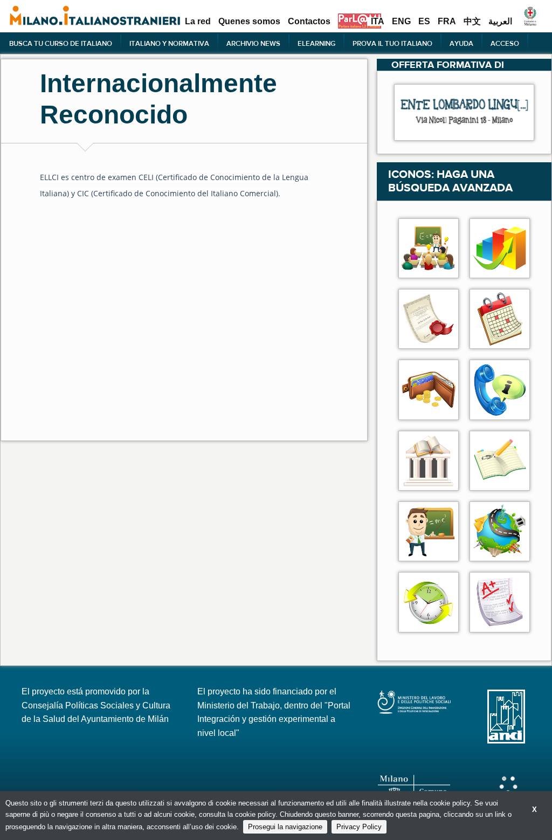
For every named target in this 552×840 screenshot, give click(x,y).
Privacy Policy (359, 827)
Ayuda (461, 43)
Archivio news (253, 43)
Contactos (309, 21)
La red (198, 21)
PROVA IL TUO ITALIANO (392, 43)
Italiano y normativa (169, 43)
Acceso (505, 43)
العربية (500, 21)
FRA (447, 21)
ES (424, 21)
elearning (316, 43)
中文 (472, 21)
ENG (401, 21)
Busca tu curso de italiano (60, 43)
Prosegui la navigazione (285, 827)
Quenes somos (249, 21)
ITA (377, 21)
